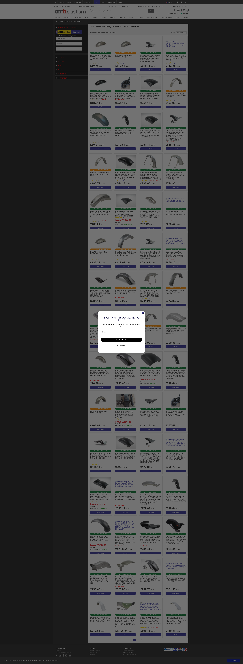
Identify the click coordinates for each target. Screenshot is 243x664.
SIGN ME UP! (121, 339)
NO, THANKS (121, 345)
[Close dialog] (143, 313)
